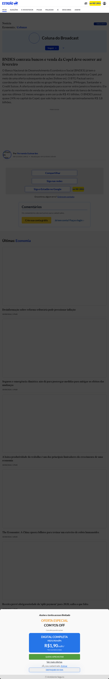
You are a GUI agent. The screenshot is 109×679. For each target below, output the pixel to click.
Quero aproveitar (54, 657)
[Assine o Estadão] (95, 3)
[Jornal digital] (86, 3)
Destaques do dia (54, 670)
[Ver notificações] (104, 3)
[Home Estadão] (10, 3)
